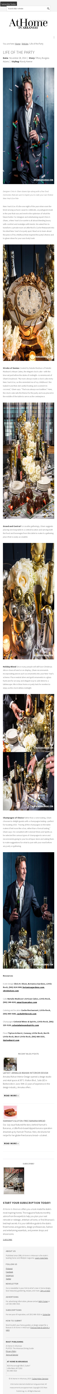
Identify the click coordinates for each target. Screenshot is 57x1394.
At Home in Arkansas (28, 22)
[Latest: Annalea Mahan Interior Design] (28, 1064)
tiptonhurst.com (11, 1040)
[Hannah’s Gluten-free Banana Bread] (28, 1112)
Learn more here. (41, 1258)
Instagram (10, 1275)
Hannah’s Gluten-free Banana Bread (24, 1120)
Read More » (11, 1095)
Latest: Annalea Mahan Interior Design (25, 1072)
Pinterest (9, 1268)
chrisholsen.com (11, 990)
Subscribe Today (8, 4)
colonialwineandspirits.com (25, 1025)
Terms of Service (12, 1355)
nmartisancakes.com (27, 1002)
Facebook (9, 1272)
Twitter (8, 1279)
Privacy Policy (11, 1351)
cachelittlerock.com (26, 1013)
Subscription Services (40, 1378)
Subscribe (7, 1239)
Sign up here (45, 1291)
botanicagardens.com (33, 987)
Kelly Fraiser (43, 1301)
